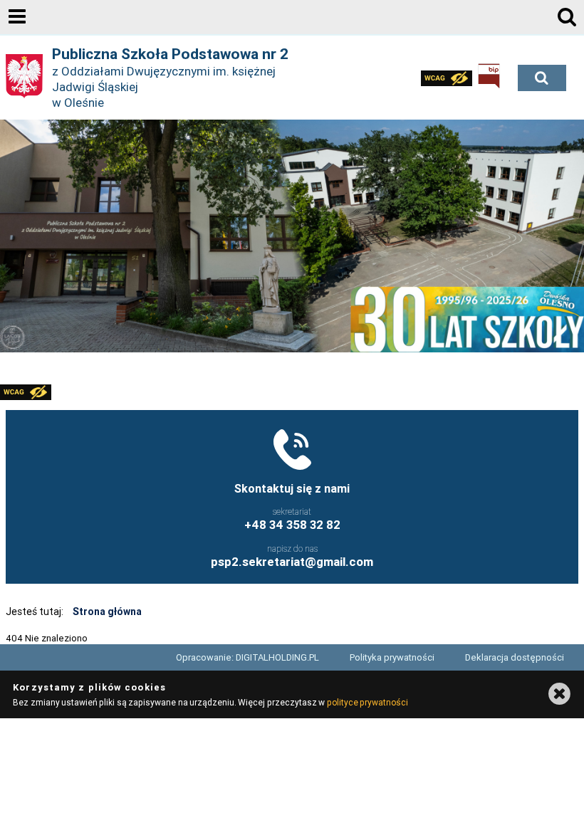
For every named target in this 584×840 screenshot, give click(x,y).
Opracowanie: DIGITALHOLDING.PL (247, 657)
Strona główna (107, 611)
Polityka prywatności (392, 657)
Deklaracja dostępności (514, 657)
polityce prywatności (367, 702)
